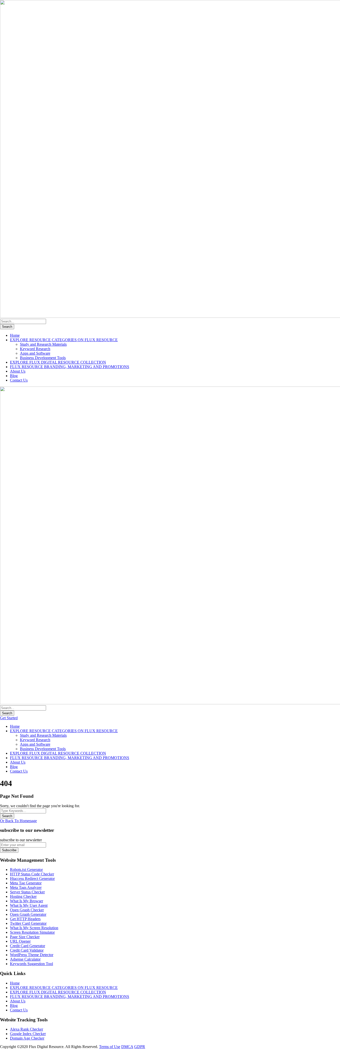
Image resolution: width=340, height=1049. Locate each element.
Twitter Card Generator (28, 923)
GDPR (139, 1047)
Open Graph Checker (27, 910)
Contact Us (19, 380)
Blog (14, 376)
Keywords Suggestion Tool (31, 964)
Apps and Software (35, 353)
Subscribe (9, 850)
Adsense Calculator (25, 959)
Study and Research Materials (43, 344)
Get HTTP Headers (25, 919)
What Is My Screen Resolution (34, 928)
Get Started (9, 718)
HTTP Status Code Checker (32, 874)
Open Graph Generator (28, 914)
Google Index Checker (28, 1034)
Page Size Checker (25, 937)
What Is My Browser (26, 901)
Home (15, 335)
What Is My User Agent (29, 905)
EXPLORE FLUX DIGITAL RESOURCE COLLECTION (58, 362)
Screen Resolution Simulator (32, 932)
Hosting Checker (23, 896)
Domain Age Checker (27, 1038)
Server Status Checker (27, 892)
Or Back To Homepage (18, 821)
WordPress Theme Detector (31, 955)
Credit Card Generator (27, 946)
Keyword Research (35, 349)
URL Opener (20, 941)
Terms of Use (109, 1047)
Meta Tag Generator (26, 883)
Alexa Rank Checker (26, 1029)
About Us (17, 371)
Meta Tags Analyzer (26, 887)
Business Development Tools (43, 358)
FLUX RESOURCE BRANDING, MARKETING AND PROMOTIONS (69, 367)
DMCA (127, 1047)
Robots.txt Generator (26, 869)
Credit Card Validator (27, 950)
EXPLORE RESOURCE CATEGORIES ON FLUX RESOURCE (64, 340)
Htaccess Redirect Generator (32, 878)
